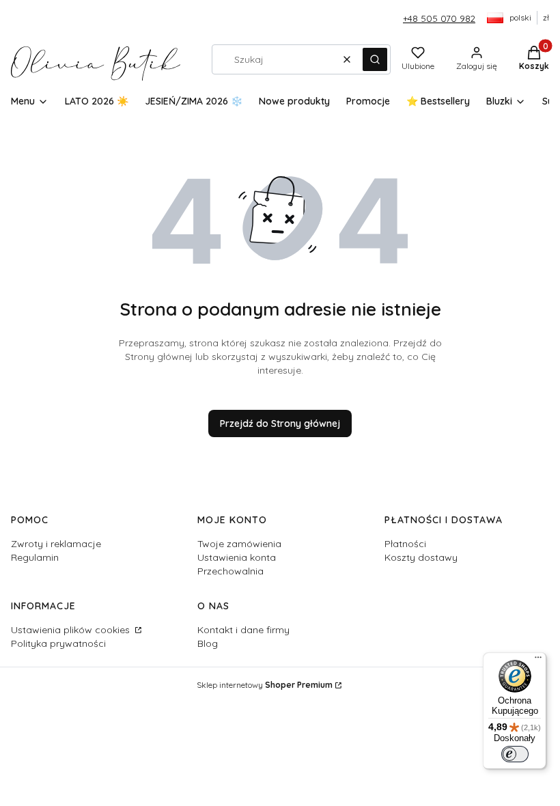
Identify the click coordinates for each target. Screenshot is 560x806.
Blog (207, 643)
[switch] (515, 754)
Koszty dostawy (421, 557)
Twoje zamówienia (239, 544)
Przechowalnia (230, 571)
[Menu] (538, 660)
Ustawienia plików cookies (71, 630)
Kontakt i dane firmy (243, 630)
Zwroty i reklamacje (56, 544)
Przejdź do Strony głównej (280, 423)
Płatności (405, 544)
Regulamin (35, 557)
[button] (375, 59)
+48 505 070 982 (439, 18)
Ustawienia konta (236, 557)
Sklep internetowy (265, 685)
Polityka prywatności (58, 643)
